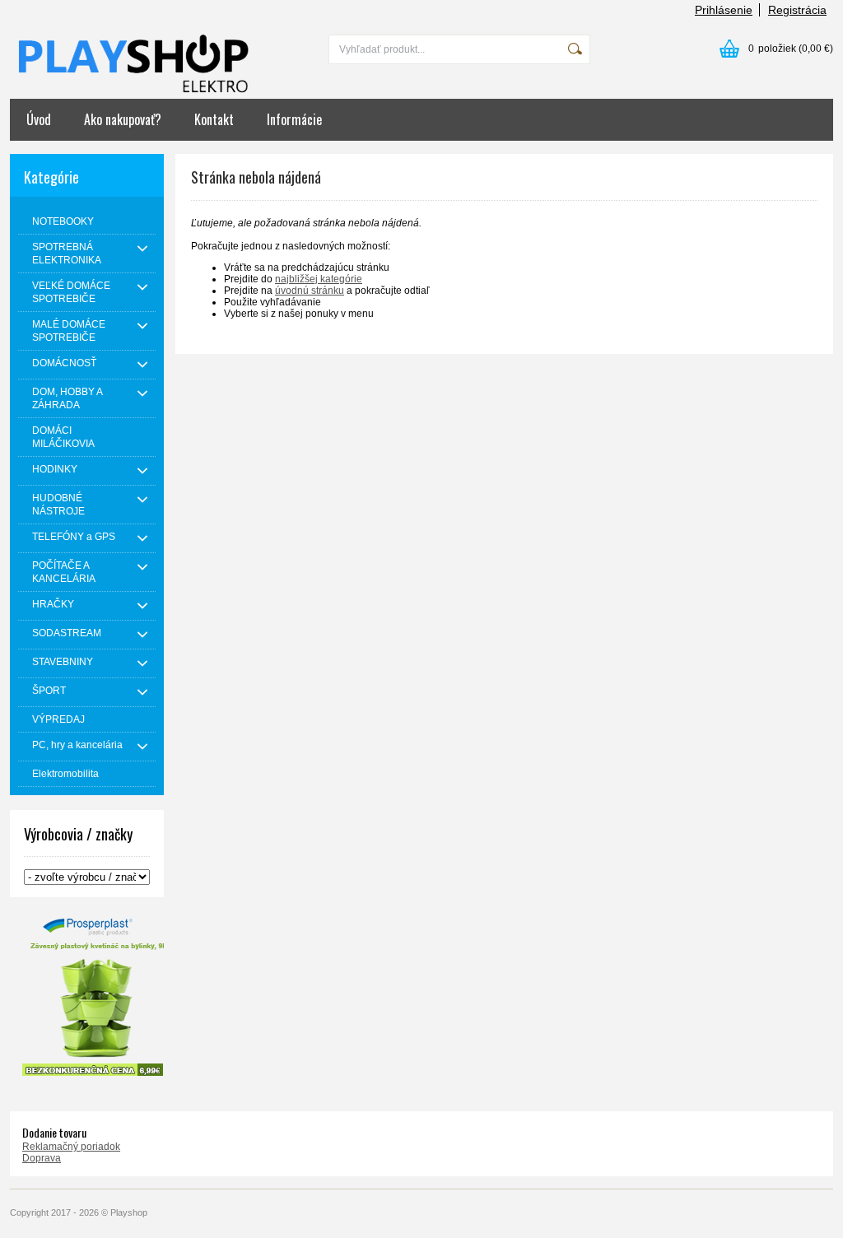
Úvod (38, 119)
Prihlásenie (723, 9)
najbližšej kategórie (318, 279)
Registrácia (797, 9)
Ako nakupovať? (122, 119)
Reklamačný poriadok (71, 1146)
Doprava (41, 1158)
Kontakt (214, 119)
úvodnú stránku (309, 290)
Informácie (294, 119)
